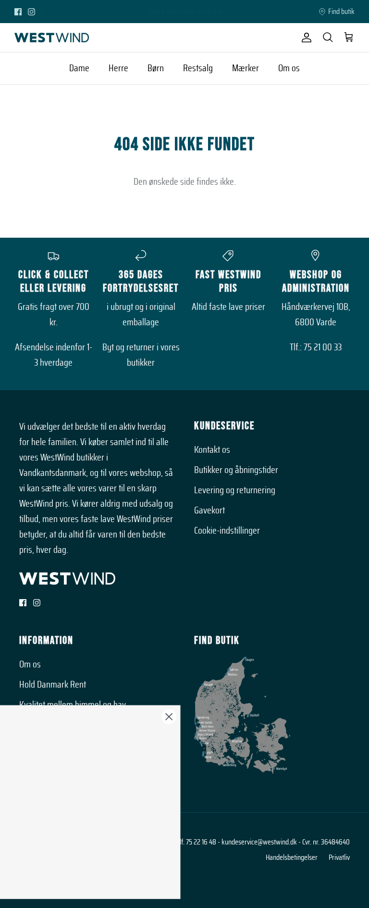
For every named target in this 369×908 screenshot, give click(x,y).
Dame (79, 68)
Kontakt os (212, 450)
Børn (156, 68)
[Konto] (304, 37)
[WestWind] (51, 37)
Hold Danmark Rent (52, 685)
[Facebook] (18, 11)
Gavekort (209, 510)
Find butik (341, 11)
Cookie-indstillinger (227, 531)
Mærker (245, 68)
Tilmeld (77, 838)
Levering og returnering (234, 490)
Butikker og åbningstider (236, 470)
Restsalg (198, 68)
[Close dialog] (329, 717)
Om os (289, 68)
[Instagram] (31, 11)
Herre (118, 68)
